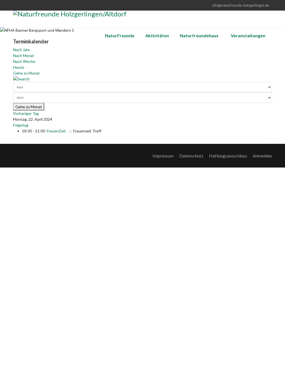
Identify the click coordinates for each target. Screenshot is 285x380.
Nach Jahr (21, 49)
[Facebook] (14, 5)
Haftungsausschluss (228, 155)
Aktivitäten (157, 35)
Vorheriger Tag (26, 113)
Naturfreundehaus (199, 35)
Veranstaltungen (248, 35)
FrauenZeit (56, 131)
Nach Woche (24, 61)
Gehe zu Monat (26, 73)
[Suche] (142, 79)
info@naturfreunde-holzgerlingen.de (240, 5)
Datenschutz (191, 155)
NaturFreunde (119, 35)
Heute (18, 67)
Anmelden (262, 155)
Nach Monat (23, 55)
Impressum (163, 155)
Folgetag (20, 125)
